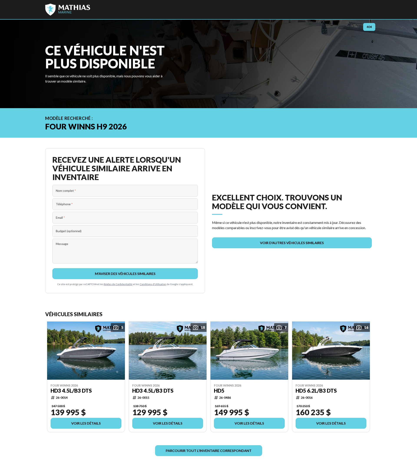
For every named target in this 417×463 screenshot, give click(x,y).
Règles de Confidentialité (118, 284)
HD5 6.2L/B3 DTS (316, 390)
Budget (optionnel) (68, 231)
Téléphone (64, 204)
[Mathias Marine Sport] (67, 9)
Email (60, 217)
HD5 (219, 390)
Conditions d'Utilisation (153, 284)
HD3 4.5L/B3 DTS (71, 390)
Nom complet (66, 190)
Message (62, 244)
